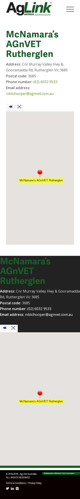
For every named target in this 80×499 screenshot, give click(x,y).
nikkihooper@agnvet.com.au (30, 93)
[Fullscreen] (19, 107)
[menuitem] (57, 9)
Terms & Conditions (16, 483)
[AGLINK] (33, 9)
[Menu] (68, 9)
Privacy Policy (35, 483)
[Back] (10, 107)
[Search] (57, 9)
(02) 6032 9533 (45, 81)
